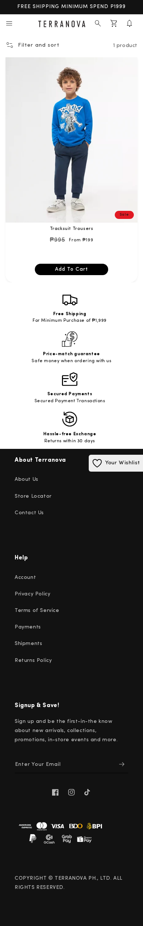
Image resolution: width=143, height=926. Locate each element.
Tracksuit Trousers (72, 229)
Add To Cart (71, 269)
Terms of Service (37, 610)
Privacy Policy (32, 594)
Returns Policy (33, 660)
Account (25, 577)
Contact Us (29, 513)
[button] (9, 23)
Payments (28, 627)
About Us (26, 479)
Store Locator (33, 496)
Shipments (28, 643)
